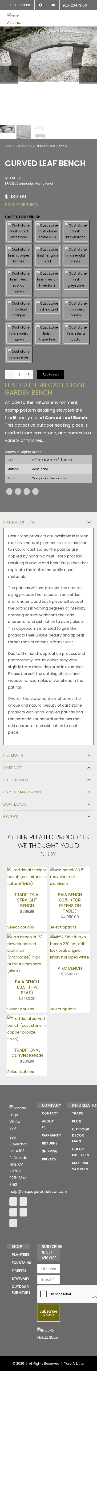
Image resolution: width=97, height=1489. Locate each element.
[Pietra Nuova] (18, 333)
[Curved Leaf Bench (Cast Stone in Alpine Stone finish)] (48, 75)
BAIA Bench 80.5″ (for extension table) (70, 903)
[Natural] (47, 309)
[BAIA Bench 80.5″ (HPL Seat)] (27, 937)
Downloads (14, 804)
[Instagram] (23, 1201)
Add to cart (51, 374)
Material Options (19, 522)
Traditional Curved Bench (27, 1052)
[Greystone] (76, 282)
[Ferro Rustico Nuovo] (18, 282)
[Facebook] (9, 491)
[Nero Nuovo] (76, 309)
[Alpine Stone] (47, 231)
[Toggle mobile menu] (88, 15)
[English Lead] (47, 256)
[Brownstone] (76, 231)
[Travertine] (47, 333)
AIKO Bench (70, 968)
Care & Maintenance (22, 792)
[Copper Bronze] (18, 256)
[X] (18, 491)
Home (10, 146)
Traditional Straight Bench (27, 900)
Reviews (10, 816)
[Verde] (18, 355)
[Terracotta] (76, 333)
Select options (20, 927)
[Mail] (23, 1212)
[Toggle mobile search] (79, 15)
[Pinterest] (26, 491)
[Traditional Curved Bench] (27, 1018)
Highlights (13, 755)
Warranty (12, 767)
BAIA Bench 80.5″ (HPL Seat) (27, 987)
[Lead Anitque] (18, 309)
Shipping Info (15, 780)
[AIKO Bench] (70, 937)
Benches (25, 146)
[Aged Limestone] (18, 231)
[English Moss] (76, 256)
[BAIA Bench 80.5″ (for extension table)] (70, 870)
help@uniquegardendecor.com (38, 1191)
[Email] (35, 491)
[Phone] (13, 1223)
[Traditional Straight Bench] (27, 870)
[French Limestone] (47, 282)
